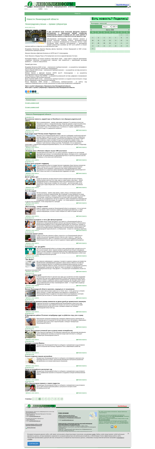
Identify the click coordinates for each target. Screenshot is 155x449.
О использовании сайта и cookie (34, 424)
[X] (33, 91)
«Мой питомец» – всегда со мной (36, 206)
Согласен (33, 444)
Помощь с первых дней (33, 275)
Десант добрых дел (31, 177)
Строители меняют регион (34, 234)
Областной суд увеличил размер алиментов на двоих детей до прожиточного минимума (55, 301)
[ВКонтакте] (26, 91)
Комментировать (82, 130)
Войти (46, 9)
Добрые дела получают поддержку (37, 163)
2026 (112, 30)
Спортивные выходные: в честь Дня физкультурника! (43, 219)
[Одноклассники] (28, 91)
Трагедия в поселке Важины (34, 343)
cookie (94, 434)
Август (108, 30)
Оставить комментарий (32, 103)
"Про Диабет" (29, 259)
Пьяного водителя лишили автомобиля (38, 356)
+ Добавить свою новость (32, 93)
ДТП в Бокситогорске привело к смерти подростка (42, 383)
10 (62, 399)
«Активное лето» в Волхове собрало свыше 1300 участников (46, 151)
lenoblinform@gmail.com (68, 420)
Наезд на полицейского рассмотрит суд (38, 369)
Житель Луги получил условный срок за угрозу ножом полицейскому (49, 330)
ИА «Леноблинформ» (117, 416)
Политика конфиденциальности (34, 425)
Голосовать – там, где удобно (35, 246)
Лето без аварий (30, 191)
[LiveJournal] (35, 91)
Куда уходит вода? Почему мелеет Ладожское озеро (43, 134)
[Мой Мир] (31, 91)
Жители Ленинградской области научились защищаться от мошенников (49, 289)
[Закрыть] (128, 434)
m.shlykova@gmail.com (34, 416)
